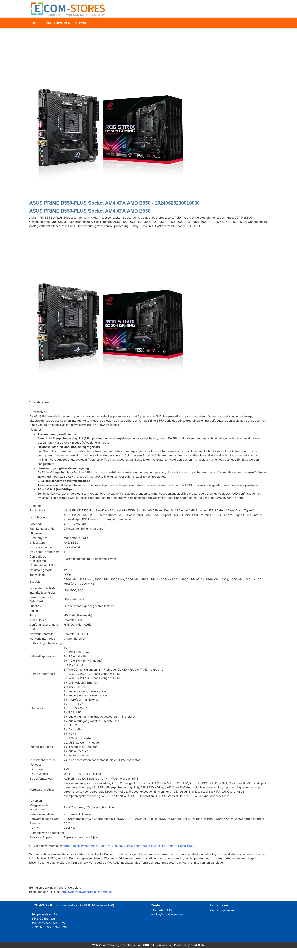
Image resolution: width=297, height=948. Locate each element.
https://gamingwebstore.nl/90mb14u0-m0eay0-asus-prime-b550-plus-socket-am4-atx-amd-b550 (129, 845)
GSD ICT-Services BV (157, 945)
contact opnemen (55, 23)
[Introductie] (35, 23)
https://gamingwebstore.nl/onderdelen (86, 891)
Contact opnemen (222, 910)
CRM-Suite (198, 945)
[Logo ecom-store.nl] (67, 9)
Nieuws (80, 23)
